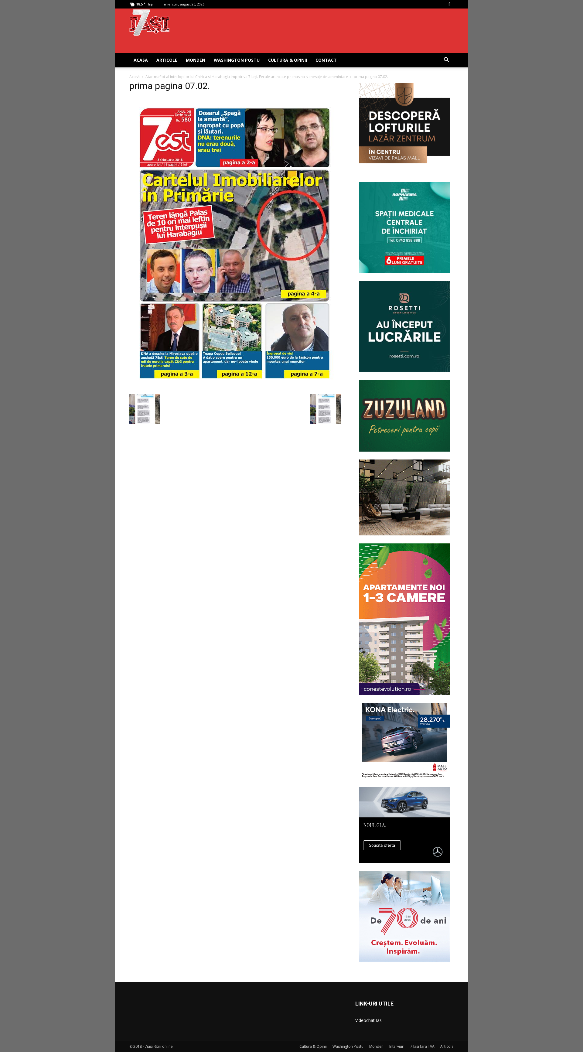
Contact (326, 60)
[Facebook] (449, 4)
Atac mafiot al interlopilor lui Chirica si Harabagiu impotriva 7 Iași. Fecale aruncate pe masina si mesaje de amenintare (246, 76)
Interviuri (396, 1046)
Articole (166, 60)
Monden (195, 60)
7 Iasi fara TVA (422, 1046)
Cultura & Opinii (287, 60)
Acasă (134, 76)
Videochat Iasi (369, 1020)
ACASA (141, 60)
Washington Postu (237, 60)
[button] (446, 60)
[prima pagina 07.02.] (234, 387)
